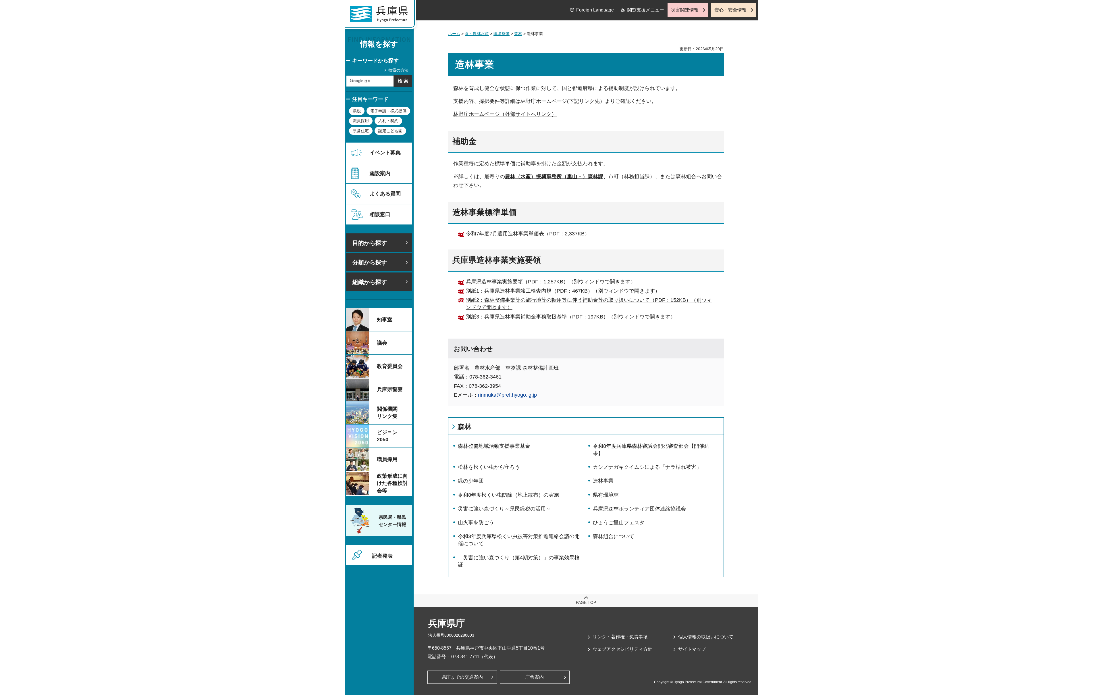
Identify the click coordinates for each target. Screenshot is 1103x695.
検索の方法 (398, 70)
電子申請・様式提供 (388, 111)
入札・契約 (388, 120)
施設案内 (380, 173)
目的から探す (369, 243)
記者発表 (382, 556)
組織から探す (369, 282)
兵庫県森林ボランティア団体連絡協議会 (639, 509)
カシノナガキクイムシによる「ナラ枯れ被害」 (647, 467)
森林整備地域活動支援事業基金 (494, 446)
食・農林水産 (477, 33)
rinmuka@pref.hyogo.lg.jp (507, 395)
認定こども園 (390, 130)
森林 (518, 33)
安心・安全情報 (730, 9)
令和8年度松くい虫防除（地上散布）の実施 (508, 495)
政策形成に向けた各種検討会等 (392, 483)
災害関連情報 (685, 9)
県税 (357, 111)
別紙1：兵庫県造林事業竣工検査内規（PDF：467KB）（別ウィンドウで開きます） (563, 291)
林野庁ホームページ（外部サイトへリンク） (505, 114)
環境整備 (501, 33)
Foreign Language (595, 9)
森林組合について (613, 536)
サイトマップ (692, 649)
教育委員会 (390, 366)
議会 (382, 343)
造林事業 (603, 481)
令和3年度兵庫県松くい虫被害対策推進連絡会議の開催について (519, 539)
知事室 (384, 319)
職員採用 (361, 120)
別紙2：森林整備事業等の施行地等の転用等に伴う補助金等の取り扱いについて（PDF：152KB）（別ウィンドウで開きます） (589, 303)
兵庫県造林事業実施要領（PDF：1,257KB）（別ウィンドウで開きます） (551, 282)
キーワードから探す (375, 61)
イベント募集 (385, 152)
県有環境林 (606, 495)
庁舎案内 (534, 677)
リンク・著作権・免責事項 (620, 636)
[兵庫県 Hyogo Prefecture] (381, 16)
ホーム (454, 33)
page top (586, 602)
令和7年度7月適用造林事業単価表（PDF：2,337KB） (528, 234)
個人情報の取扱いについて (705, 636)
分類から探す (369, 262)
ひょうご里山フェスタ (619, 522)
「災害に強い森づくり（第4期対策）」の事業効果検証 (519, 561)
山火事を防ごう (476, 522)
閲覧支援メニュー (645, 9)
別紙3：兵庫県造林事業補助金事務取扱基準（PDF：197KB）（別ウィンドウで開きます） (571, 317)
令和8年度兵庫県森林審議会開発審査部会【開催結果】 (651, 449)
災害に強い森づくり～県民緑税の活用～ (504, 509)
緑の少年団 (471, 481)
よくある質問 (385, 194)
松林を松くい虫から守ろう (489, 467)
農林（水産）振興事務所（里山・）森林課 (554, 176)
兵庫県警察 (390, 389)
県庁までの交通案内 (462, 677)
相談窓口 (380, 214)
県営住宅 (361, 130)
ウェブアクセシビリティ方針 (622, 649)
